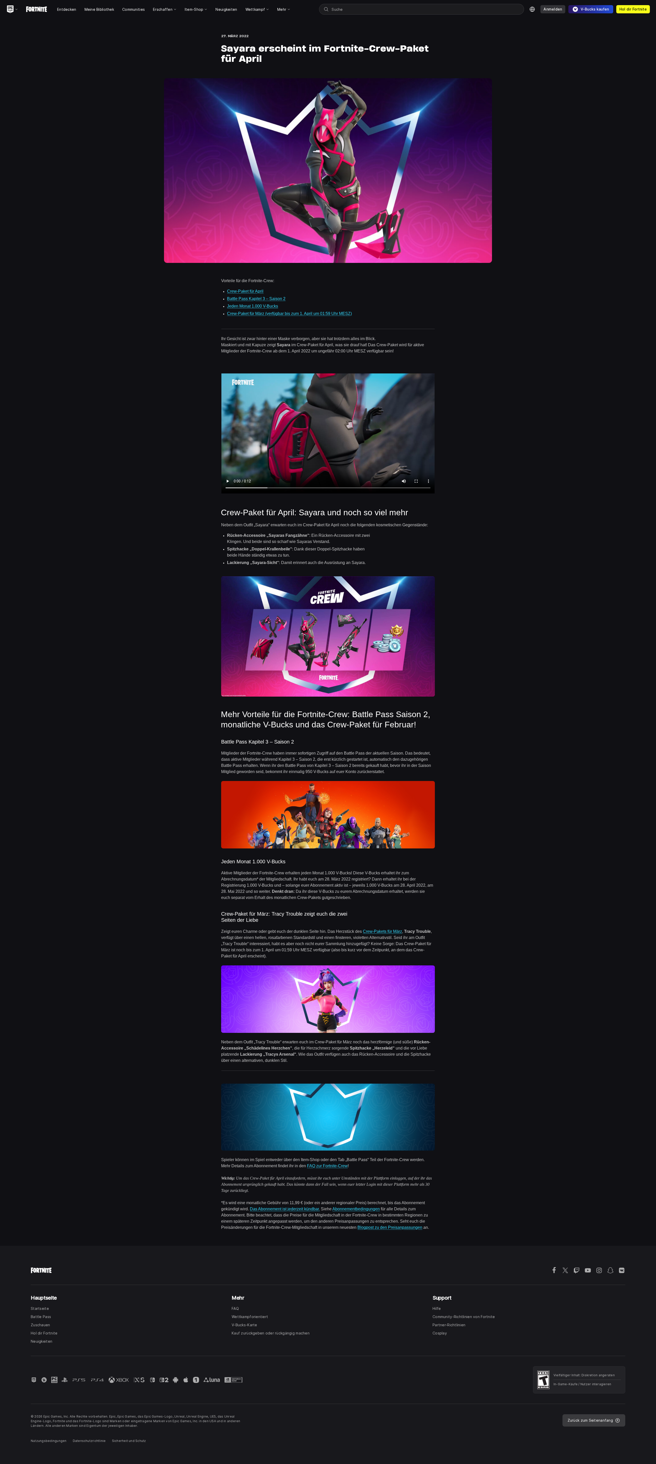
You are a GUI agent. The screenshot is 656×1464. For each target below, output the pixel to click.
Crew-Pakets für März (382, 931)
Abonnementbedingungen (356, 1209)
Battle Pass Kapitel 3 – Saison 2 (256, 298)
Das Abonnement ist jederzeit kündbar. (285, 1209)
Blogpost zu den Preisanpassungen (389, 1227)
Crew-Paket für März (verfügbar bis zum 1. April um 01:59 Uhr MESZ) (289, 313)
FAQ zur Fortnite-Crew (327, 1166)
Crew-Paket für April (245, 291)
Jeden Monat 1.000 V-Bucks (252, 306)
